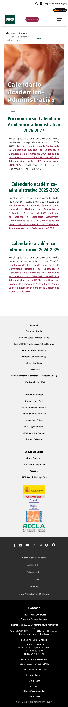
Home (12, 33)
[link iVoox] (53, 545)
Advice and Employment (34, 413)
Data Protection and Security (34, 593)
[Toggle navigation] (13, 110)
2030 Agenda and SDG (34, 382)
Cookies (34, 586)
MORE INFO (34, 680)
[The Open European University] (34, 504)
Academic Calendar (34, 394)
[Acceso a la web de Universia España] (34, 496)
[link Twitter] (20, 545)
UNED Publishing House (34, 464)
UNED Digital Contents (34, 426)
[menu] (60, 18)
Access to (34, 471)
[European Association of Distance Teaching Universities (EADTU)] (34, 516)
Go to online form (39, 619)
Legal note (34, 579)
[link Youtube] (26, 545)
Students (23, 33)
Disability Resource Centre (34, 407)
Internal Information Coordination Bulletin (34, 344)
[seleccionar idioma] (41, 3)
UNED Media (34, 369)
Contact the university (34, 557)
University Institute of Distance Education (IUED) (34, 375)
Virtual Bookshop (34, 458)
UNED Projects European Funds (34, 337)
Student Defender (34, 439)
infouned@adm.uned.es (34, 691)
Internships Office (34, 420)
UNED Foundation (34, 363)
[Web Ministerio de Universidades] (34, 489)
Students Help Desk (34, 401)
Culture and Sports (34, 452)
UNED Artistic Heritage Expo (34, 477)
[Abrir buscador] (36, 4)
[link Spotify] (46, 545)
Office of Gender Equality (34, 350)
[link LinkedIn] (33, 545)
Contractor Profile (34, 331)
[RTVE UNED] (60, 10)
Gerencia (34, 325)
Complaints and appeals (34, 433)
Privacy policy (34, 572)
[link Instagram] (39, 545)
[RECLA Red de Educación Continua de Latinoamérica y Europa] (34, 528)
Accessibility (33, 564)
